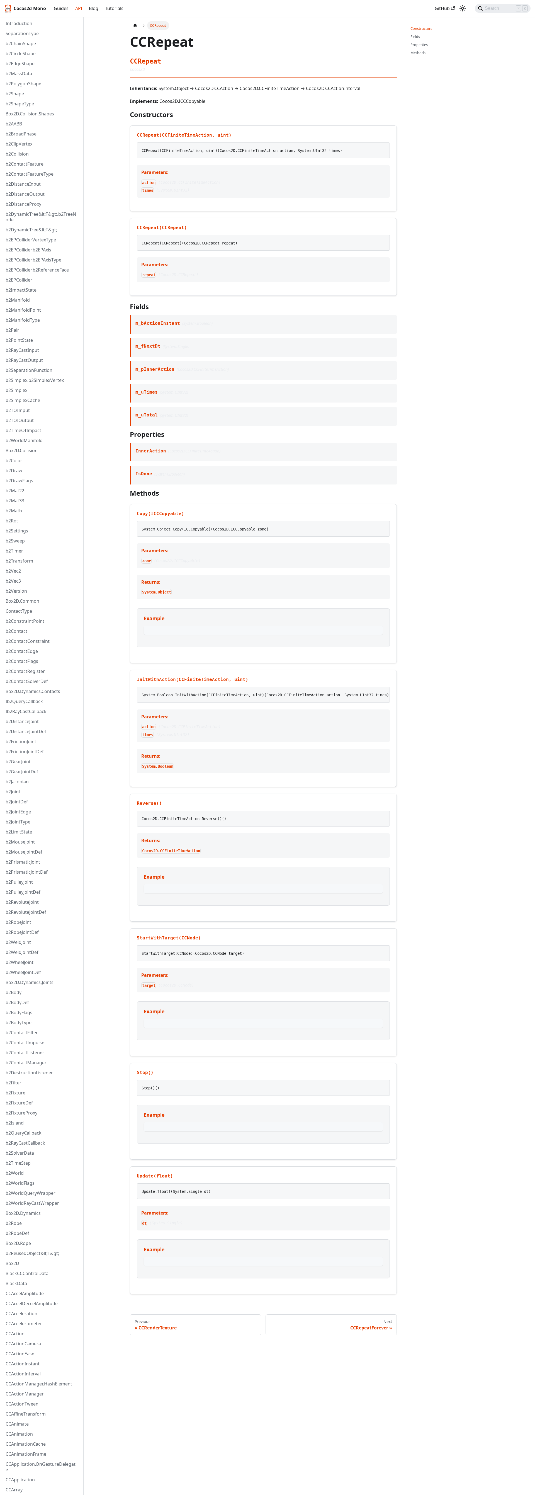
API (78, 8)
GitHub (442, 8)
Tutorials (114, 8)
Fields (415, 36)
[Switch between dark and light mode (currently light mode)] (462, 8)
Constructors (421, 28)
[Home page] (135, 25)
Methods (417, 52)
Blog (93, 8)
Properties (419, 44)
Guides (61, 8)
